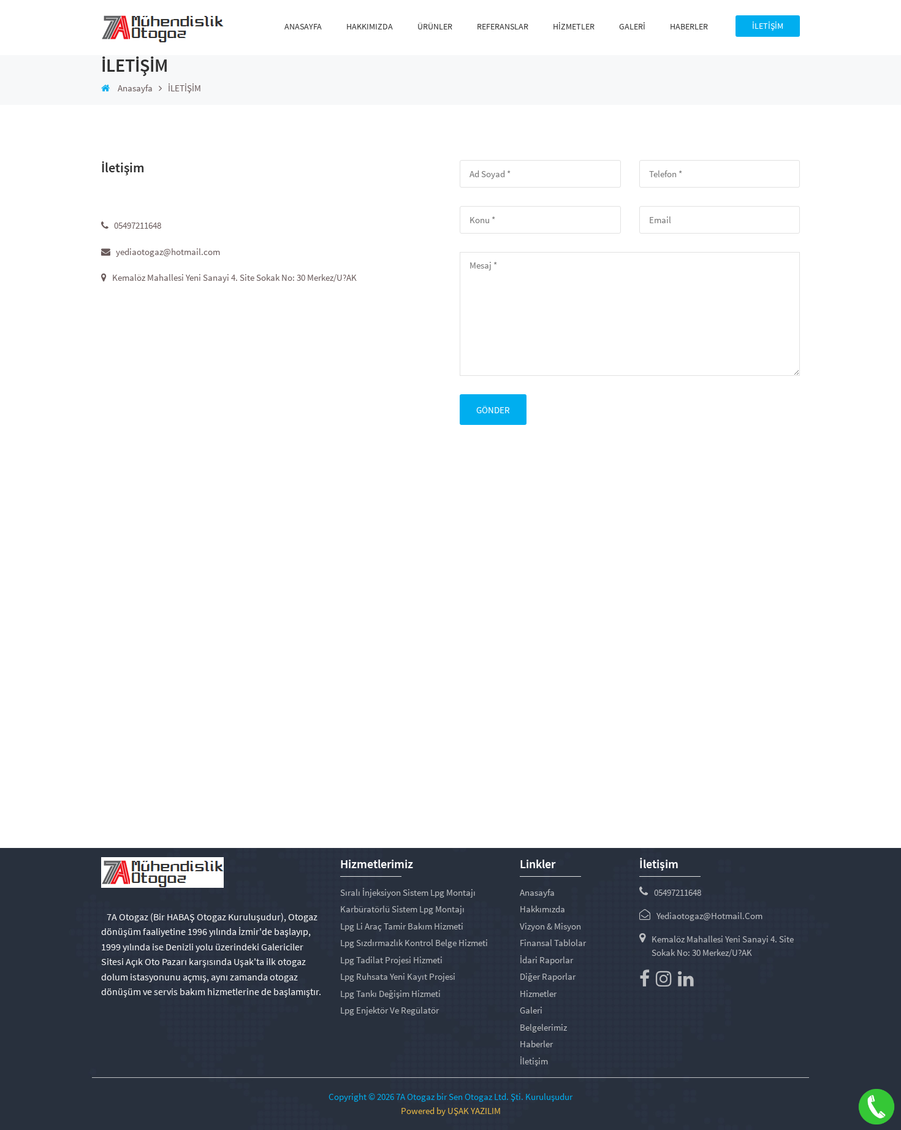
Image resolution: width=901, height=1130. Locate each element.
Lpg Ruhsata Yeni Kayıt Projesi (397, 976)
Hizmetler (574, 26)
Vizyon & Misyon (550, 926)
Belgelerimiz (543, 1027)
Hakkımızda (369, 26)
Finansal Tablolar (553, 943)
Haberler (689, 26)
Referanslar (502, 26)
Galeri (632, 26)
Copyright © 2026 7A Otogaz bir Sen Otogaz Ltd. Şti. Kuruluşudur (450, 1096)
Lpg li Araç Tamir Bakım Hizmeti (401, 926)
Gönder (493, 410)
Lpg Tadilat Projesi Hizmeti (391, 960)
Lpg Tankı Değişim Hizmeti (390, 993)
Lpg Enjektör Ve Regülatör (389, 1010)
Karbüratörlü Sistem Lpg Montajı (402, 909)
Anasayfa (303, 26)
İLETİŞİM (767, 25)
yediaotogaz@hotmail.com (709, 916)
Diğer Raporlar (548, 976)
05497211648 (677, 892)
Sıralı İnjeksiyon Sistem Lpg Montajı (408, 892)
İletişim (534, 1061)
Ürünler (434, 26)
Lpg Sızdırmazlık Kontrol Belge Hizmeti (414, 943)
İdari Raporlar (546, 960)
